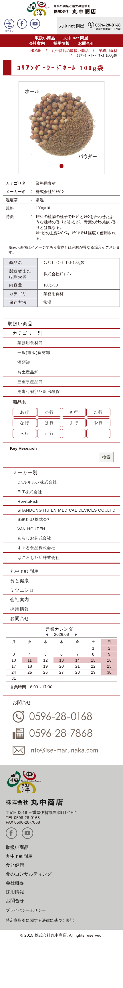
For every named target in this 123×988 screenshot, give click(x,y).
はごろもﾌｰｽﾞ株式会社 (38, 557)
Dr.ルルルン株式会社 (37, 482)
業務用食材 (108, 50)
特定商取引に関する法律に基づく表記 (40, 920)
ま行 (74, 422)
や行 (99, 422)
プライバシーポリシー (26, 910)
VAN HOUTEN (31, 529)
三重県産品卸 (30, 381)
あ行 (25, 412)
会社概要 (15, 882)
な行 (25, 422)
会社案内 (37, 43)
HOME (35, 50)
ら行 (25, 433)
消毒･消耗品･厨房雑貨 (38, 391)
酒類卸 (23, 362)
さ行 (74, 412)
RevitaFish (28, 501)
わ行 (49, 433)
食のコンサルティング (28, 874)
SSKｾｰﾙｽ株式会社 (34, 519)
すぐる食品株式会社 (36, 547)
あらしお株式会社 (34, 538)
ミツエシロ (22, 590)
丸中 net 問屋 (76, 38)
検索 (106, 457)
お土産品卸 (28, 372)
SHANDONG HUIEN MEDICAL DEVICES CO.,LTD (66, 510)
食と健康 (19, 580)
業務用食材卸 (30, 342)
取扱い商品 (45, 38)
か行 (49, 412)
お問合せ (86, 43)
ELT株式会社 (29, 492)
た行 (99, 412)
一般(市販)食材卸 (33, 352)
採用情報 (61, 43)
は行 (49, 422)
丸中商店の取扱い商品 (70, 50)
